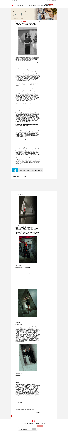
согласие (24, 428)
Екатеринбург (48, 0)
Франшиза (37, 423)
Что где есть (30, 5)
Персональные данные (42, 423)
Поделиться (24, 21)
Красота (26, 5)
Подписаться (20, 21)
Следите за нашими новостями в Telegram (31, 170)
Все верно (51, 4)
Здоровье (38, 5)
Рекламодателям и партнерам (31, 423)
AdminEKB (13, 414)
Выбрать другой (47, 4)
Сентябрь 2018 (24, 176)
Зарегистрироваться (16, 0)
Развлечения (19, 5)
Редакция (25, 423)
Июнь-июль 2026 (25, 414)
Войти (12, 0)
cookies (26, 429)
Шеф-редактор (14, 176)
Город (15, 5)
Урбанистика (17, 194)
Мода (23, 5)
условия (20, 428)
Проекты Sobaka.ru (54, 0)
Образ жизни (43, 5)
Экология (34, 5)
